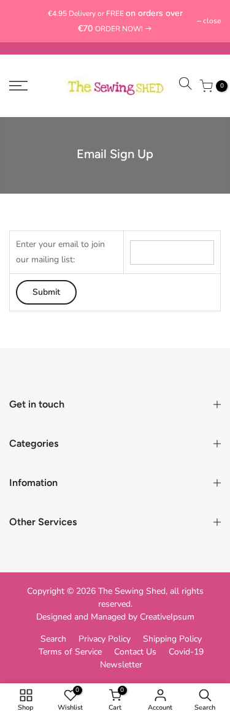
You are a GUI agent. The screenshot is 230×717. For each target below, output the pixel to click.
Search (53, 639)
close (24, 21)
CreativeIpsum (167, 617)
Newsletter (121, 664)
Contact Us (135, 652)
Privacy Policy (105, 639)
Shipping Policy (172, 639)
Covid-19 (186, 652)
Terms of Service (70, 652)
